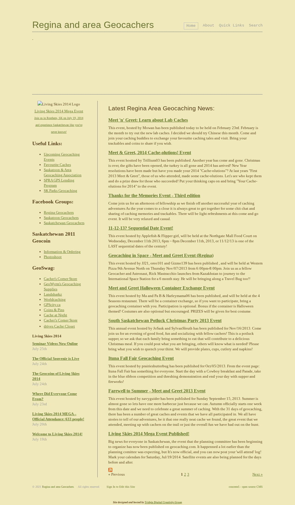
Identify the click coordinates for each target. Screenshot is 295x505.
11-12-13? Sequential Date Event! (140, 228)
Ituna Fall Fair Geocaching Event (141, 358)
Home (191, 26)
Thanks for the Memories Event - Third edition (154, 195)
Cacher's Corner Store (60, 279)
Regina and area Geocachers (93, 25)
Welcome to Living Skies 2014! (57, 434)
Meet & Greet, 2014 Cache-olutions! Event (149, 152)
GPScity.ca (52, 304)
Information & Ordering (62, 251)
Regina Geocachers (59, 212)
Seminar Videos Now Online (55, 343)
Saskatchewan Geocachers (64, 223)
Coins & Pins (54, 310)
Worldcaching (55, 299)
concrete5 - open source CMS (246, 486)
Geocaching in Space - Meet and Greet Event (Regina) (160, 255)
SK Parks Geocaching (60, 190)
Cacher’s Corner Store (60, 320)
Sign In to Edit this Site (121, 486)
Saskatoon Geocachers (61, 217)
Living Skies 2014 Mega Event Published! (148, 433)
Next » (257, 474)
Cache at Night (55, 315)
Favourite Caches (57, 164)
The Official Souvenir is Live (55, 358)
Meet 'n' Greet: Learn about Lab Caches (148, 120)
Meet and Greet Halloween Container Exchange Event (161, 287)
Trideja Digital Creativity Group (163, 502)
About (208, 25)
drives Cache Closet (59, 326)
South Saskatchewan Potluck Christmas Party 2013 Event (165, 320)
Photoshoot (53, 257)
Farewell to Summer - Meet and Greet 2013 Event (156, 390)
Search (256, 25)
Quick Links (231, 25)
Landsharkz (53, 294)
